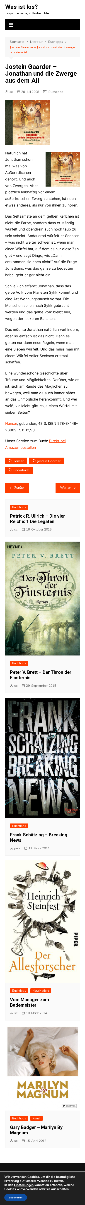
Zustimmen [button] (15, 1197)
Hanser (11, 423)
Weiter (65, 487)
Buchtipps (56, 92)
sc (11, 92)
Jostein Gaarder (49, 461)
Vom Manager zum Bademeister (29, 1002)
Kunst (36, 1118)
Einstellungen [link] (24, 1185)
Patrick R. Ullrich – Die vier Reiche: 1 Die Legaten (37, 518)
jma (17, 848)
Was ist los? (21, 6)
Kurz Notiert (41, 990)
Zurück (19, 487)
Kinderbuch (21, 470)
